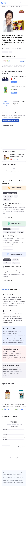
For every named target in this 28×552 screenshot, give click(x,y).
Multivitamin (19, 6)
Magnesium (7, 199)
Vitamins (12, 6)
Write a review (21, 447)
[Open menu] (25, 2)
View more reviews (16, 48)
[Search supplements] (20, 2)
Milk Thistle (7, 263)
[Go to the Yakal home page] (4, 2)
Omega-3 (15, 259)
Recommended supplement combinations (15, 103)
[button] (5, 48)
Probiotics (15, 229)
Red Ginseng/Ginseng (10, 193)
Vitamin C (6, 229)
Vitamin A (20, 232)
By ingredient (5, 6)
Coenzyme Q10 (8, 196)
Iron (16, 196)
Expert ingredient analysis (6, 103)
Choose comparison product (10, 120)
